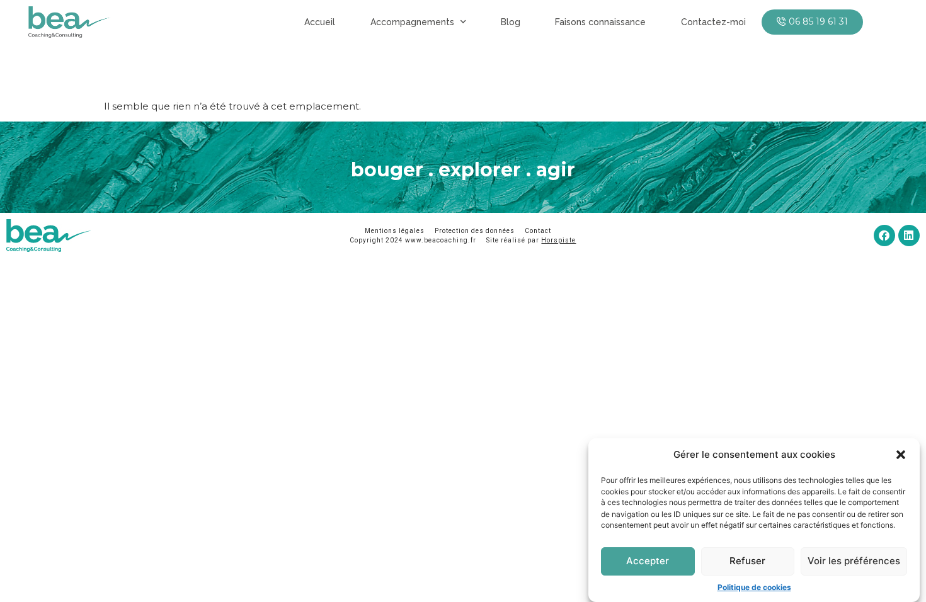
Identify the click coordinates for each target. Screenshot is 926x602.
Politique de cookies (754, 586)
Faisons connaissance (600, 22)
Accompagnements (412, 22)
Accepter (647, 561)
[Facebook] (884, 235)
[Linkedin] (909, 235)
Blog (510, 22)
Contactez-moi (713, 22)
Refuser (747, 561)
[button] (901, 454)
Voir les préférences (854, 561)
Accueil (319, 22)
